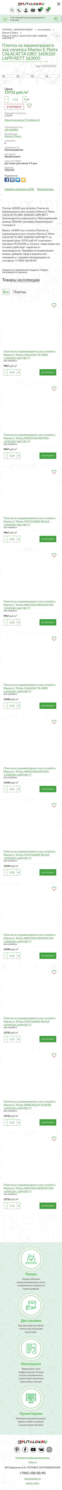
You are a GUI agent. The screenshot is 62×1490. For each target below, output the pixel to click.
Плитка (19, 292)
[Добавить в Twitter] (17, 179)
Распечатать (45, 188)
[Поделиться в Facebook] (6, 179)
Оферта (32, 1462)
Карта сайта (32, 1483)
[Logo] (31, 3)
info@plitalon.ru (32, 1478)
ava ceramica (10, 360)
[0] (47, 12)
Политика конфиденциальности (32, 1457)
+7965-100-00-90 (32, 1473)
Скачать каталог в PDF (19, 188)
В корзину (14, 106)
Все (6, 292)
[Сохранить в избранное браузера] (23, 179)
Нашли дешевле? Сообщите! (22, 120)
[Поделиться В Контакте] (12, 179)
